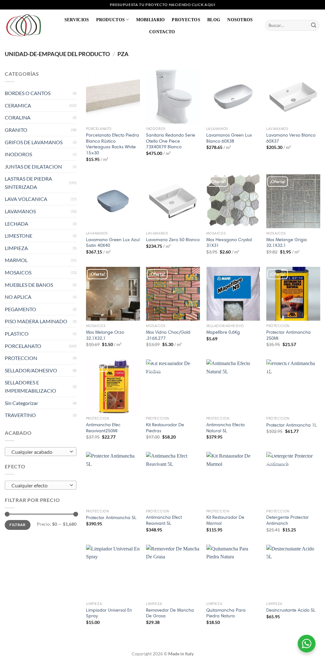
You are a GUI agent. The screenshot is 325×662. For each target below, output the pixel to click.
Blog (213, 19)
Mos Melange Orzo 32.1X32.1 (105, 335)
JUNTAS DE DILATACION (33, 167)
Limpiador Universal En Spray (109, 613)
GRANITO (16, 130)
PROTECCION (21, 358)
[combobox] (40, 451)
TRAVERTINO (20, 415)
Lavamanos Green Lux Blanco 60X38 (229, 138)
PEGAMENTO (20, 309)
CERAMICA (18, 105)
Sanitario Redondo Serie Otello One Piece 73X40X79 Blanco (170, 141)
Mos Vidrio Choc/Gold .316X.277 (168, 335)
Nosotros (240, 19)
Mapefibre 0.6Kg (223, 332)
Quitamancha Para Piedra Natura (226, 613)
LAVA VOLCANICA (26, 199)
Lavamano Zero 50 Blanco (173, 239)
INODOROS (18, 154)
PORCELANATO (23, 346)
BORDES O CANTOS (27, 93)
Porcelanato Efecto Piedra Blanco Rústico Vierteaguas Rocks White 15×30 (112, 144)
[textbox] (39, 451)
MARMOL (16, 260)
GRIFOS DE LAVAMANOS (34, 142)
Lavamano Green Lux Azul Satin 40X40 (113, 242)
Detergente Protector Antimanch (287, 520)
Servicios (76, 19)
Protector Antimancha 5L (111, 517)
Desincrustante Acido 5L (290, 610)
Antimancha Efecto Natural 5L (225, 428)
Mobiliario (150, 19)
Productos (110, 19)
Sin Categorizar (21, 403)
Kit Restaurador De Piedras (165, 428)
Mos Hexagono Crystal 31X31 (229, 242)
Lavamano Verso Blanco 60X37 (290, 138)
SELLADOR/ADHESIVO (31, 370)
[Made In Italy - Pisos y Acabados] (25, 25)
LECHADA (16, 224)
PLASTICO (17, 334)
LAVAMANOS (20, 211)
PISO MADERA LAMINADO (36, 321)
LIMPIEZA (16, 248)
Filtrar (18, 524)
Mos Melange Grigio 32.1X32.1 (286, 242)
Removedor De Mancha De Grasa (170, 613)
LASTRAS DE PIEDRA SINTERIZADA (28, 183)
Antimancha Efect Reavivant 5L (164, 520)
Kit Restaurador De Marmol (225, 520)
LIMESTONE (18, 236)
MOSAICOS (18, 272)
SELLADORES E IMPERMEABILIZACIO (30, 386)
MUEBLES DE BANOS (29, 285)
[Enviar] (313, 25)
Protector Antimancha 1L (291, 425)
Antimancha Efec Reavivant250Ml (103, 428)
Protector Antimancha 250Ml (288, 335)
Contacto (162, 31)
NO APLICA (18, 297)
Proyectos (186, 19)
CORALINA (17, 117)
